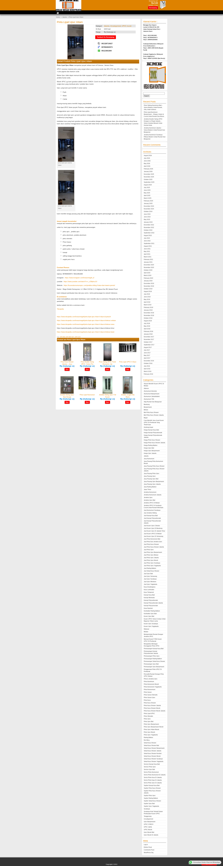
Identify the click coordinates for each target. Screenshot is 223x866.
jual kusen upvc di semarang (153, 536)
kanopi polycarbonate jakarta (153, 603)
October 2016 (148, 363)
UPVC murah (126, 26)
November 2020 (149, 267)
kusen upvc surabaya (151, 623)
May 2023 (147, 219)
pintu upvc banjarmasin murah (153, 727)
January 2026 (148, 171)
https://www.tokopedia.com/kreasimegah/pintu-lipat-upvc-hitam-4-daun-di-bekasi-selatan (86, 320)
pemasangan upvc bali (151, 664)
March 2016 (147, 371)
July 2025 (147, 187)
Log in (146, 844)
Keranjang (153, 8)
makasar (146, 629)
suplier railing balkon (151, 798)
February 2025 (148, 201)
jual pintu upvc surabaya (152, 563)
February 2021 (148, 259)
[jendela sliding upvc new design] (67, 393)
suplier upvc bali (149, 803)
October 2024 (148, 211)
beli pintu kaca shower (151, 412)
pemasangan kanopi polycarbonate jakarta (151, 652)
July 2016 (147, 366)
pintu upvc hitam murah (151, 729)
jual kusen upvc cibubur (152, 525)
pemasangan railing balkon (153, 658)
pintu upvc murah (149, 732)
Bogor (146, 418)
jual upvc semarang (150, 576)
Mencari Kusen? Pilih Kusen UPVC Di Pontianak (153, 640)
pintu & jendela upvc (150, 679)
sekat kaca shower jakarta (152, 751)
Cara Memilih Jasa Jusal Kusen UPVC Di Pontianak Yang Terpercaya (154, 422)
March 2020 (147, 275)
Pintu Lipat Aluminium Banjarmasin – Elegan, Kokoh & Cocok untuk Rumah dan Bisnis (154, 114)
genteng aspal (148, 427)
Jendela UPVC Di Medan (152, 503)
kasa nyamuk (148, 608)
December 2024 (149, 206)
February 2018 (148, 331)
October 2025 (148, 179)
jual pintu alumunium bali (152, 539)
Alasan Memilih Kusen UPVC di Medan (154, 385)
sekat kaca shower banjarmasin (154, 748)
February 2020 (148, 278)
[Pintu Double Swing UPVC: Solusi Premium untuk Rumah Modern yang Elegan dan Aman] (87, 360)
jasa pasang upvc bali (151, 479)
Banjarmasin (148, 407)
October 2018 (148, 318)
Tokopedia (60, 309)
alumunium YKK (149, 399)
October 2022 (148, 230)
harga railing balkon (150, 445)
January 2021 (148, 262)
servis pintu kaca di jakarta (153, 777)
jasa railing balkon (150, 487)
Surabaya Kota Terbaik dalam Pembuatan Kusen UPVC (153, 812)
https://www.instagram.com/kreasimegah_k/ (79, 278)
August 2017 (148, 347)
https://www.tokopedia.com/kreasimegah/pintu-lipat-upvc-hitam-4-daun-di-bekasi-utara (85, 324)
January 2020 (148, 281)
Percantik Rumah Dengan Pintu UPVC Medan (154, 675)
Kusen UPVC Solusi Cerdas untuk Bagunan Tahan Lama (155, 620)
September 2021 (149, 243)
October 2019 (148, 289)
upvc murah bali (149, 832)
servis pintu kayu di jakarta (153, 780)
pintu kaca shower (150, 703)
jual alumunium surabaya (152, 510)
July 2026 (147, 158)
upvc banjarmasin (149, 821)
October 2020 (148, 270)
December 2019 (149, 283)
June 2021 (147, 249)
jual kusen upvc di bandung (153, 528)
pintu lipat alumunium (87, 395)
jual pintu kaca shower (151, 544)
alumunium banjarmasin (151, 394)
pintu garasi (148, 692)
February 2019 (148, 307)
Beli (67, 369)
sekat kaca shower (150, 743)
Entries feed (148, 847)
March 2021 (147, 257)
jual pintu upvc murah (151, 560)
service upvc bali (149, 769)
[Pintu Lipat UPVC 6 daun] (127, 351)
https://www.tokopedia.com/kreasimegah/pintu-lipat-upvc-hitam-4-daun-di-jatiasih (84, 317)
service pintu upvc (150, 767)
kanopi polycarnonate (151, 605)
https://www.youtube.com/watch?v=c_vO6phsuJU (80, 281)
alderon (146, 388)
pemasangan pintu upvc (151, 656)
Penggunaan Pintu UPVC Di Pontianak (153, 670)
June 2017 (147, 353)
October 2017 (148, 342)
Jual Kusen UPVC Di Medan (153, 533)
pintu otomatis (148, 716)
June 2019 (147, 297)
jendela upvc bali (149, 500)
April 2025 (147, 195)
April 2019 (147, 302)
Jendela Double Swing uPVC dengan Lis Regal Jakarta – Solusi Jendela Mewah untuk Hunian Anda (153, 122)
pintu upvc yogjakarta (151, 735)
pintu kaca (147, 700)
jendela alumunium (150, 492)
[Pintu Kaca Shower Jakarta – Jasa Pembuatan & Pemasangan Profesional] (67, 360)
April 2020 (147, 273)
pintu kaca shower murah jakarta (154, 711)
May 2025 (147, 193)
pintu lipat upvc (70, 336)
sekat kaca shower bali (151, 745)
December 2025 (149, 174)
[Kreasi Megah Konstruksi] (68, 10)
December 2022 (149, 225)
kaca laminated (149, 589)
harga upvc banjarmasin (152, 450)
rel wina (147, 740)
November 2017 (149, 339)
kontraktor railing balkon (152, 611)
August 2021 (148, 246)
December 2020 (149, 265)
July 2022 (147, 238)
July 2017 (147, 350)
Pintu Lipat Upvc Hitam (70, 22)
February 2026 (148, 169)
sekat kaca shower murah (152, 756)
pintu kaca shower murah (152, 708)
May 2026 (147, 163)
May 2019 (147, 299)
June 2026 (147, 161)
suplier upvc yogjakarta (151, 806)
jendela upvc (148, 497)
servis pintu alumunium (151, 772)
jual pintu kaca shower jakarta (154, 547)
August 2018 (148, 321)
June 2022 (147, 241)
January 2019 (148, 310)
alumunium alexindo (150, 391)
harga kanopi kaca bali (151, 430)
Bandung (147, 404)
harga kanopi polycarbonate (153, 432)
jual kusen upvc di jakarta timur (154, 531)
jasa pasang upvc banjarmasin (154, 481)
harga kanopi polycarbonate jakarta (153, 436)
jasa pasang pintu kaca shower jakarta (154, 470)
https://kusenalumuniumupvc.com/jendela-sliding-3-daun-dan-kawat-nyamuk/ (89, 285)
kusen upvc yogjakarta (151, 626)
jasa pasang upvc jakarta (152, 484)
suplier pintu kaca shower (152, 788)
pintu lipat (62, 336)
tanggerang (147, 816)
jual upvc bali (148, 573)
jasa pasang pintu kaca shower (154, 466)
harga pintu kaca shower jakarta (154, 442)
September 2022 (149, 233)
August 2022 (148, 235)
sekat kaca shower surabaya (153, 759)
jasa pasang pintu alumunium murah (153, 462)
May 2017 (147, 355)
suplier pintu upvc (150, 795)
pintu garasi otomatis (150, 695)
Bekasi (146, 410)
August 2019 (148, 291)
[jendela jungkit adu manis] (127, 393)
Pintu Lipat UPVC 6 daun (127, 362)
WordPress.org (148, 852)
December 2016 (149, 361)
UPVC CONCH (148, 824)
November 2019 (149, 286)
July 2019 (147, 294)
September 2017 (149, 345)
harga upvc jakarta (150, 453)
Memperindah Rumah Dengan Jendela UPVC (153, 635)
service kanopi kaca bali (152, 764)
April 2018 (147, 329)
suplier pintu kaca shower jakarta (152, 792)
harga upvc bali (149, 448)
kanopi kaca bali (149, 595)
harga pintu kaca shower (152, 440)
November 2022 (149, 227)
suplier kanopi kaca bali (152, 785)
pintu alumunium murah (151, 684)
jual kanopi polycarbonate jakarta (152, 522)
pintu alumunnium (149, 689)
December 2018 (149, 313)
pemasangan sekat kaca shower (154, 661)
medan (146, 631)
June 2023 (147, 217)
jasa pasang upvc (150, 476)
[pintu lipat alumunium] (87, 389)
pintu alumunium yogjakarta (153, 687)
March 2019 (147, 305)
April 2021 (147, 254)
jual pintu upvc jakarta (151, 557)
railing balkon (148, 737)
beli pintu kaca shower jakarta (154, 415)
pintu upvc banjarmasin (151, 724)
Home (58, 17)
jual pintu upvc (149, 549)
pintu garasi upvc (149, 697)
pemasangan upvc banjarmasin (154, 666)
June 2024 (147, 214)
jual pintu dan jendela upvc (153, 541)
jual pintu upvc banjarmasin (153, 552)
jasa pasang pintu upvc (151, 473)
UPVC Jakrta (148, 827)
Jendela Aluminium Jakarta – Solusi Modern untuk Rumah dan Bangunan (154, 130)
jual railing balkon (150, 568)
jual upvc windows (150, 581)
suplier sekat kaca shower (152, 801)
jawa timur (147, 489)
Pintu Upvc (147, 719)
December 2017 (149, 337)
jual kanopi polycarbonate (152, 518)
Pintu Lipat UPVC (149, 713)
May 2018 (147, 326)
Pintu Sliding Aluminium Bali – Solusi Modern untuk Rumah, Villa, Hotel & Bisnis (153, 107)
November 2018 (149, 315)
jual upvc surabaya (150, 579)
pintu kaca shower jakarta (152, 705)
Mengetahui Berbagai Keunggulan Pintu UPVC (151, 645)
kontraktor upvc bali (150, 613)
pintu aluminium (149, 681)
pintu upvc (78, 336)
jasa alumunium (149, 458)
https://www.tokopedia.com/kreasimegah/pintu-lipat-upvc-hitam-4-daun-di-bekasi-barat (85, 332)
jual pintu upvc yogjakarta (152, 565)
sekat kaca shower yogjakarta (153, 761)
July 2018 (147, 323)
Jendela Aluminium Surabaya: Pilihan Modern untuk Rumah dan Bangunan (155, 137)
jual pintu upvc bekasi (151, 555)
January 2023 (148, 222)
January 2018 (148, 334)
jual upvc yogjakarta (150, 584)
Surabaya (147, 809)
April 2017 (147, 358)
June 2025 (147, 190)
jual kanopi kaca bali (151, 515)
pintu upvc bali (148, 721)
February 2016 (148, 374)
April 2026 (147, 166)
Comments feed (149, 850)
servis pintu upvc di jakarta (153, 783)
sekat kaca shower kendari (153, 753)
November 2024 (149, 209)
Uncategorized (115, 26)
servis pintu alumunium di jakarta (155, 775)
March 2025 (147, 198)
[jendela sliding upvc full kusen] (107, 393)
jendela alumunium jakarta (152, 495)
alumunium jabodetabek (152, 396)
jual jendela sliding (150, 513)
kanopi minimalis (149, 597)
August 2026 (148, 155)
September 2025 (149, 182)
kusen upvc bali (149, 616)
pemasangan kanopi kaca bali (154, 648)
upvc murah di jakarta (151, 835)
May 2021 (147, 251)
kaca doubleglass (149, 587)
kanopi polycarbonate (151, 600)
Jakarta (64, 17)
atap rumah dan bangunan (153, 402)
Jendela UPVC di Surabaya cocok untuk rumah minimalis (153, 506)
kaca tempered (149, 592)
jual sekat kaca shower (151, 571)
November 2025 (149, 177)
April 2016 (147, 369)
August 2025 (148, 185)
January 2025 (148, 203)
